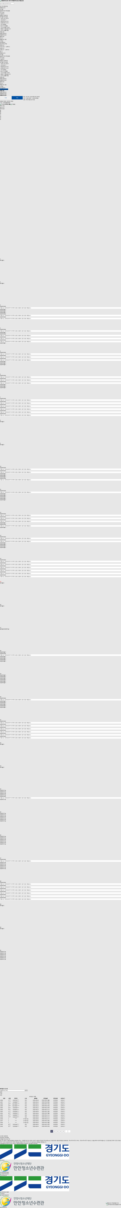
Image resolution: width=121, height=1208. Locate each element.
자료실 (1, 41)
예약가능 (4, 790)
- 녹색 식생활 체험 (4, 30)
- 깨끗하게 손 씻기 (4, 21)
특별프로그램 (3, 39)
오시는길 (2, 12)
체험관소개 (2, 7)
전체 (1, 1092)
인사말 (1, 9)
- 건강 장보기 (3, 19)
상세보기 (63, 1100)
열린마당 (2, 36)
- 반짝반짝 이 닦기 (4, 22)
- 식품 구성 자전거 (4, 18)
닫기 (1, 51)
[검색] (14, 3)
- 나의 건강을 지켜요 (5, 27)
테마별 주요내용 (4, 16)
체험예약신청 (3, 35)
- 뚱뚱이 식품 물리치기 (5, 29)
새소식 (1, 38)
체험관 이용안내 (4, 15)
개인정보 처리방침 (4, 1137)
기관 (6, 97)
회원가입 (5, 6)
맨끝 (69, 1131)
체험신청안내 (3, 33)
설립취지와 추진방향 (5, 10)
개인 (17, 97)
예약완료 (15, 307)
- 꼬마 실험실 (3, 24)
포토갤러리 (2, 42)
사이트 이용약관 (4, 1136)
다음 (66, 1131)
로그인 (1, 6)
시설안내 (2, 13)
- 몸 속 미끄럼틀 (4, 26)
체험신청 (2, 32)
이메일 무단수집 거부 (5, 1139)
